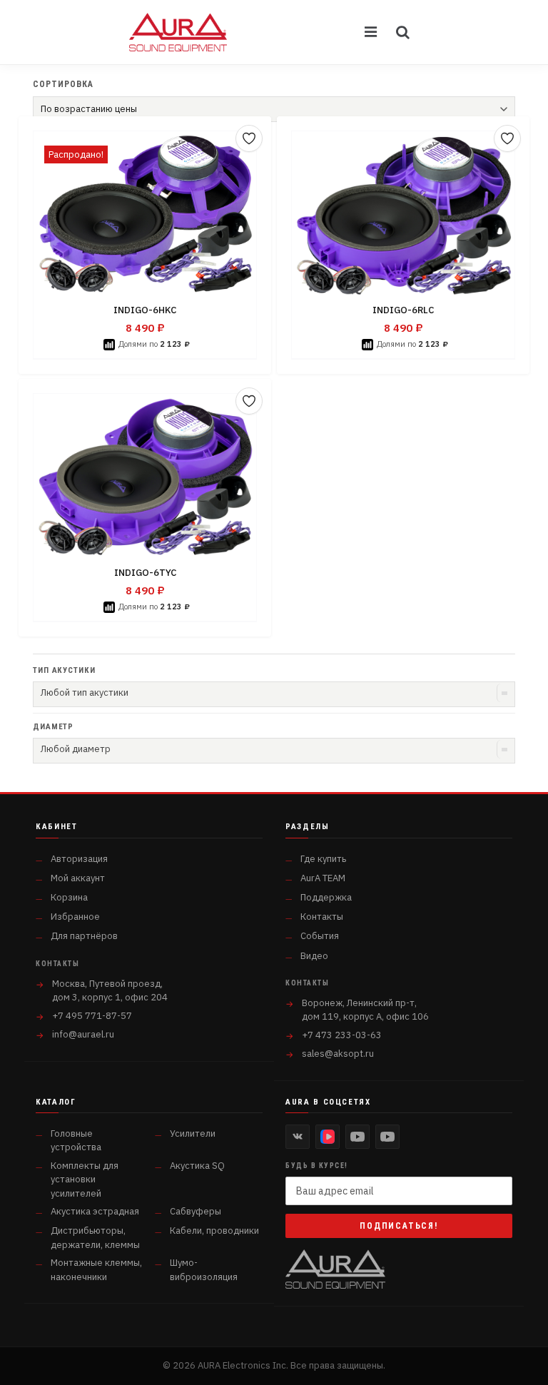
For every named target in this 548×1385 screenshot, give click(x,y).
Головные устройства (76, 1140)
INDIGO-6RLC (403, 310)
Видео (314, 956)
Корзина (69, 897)
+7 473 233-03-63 (342, 1035)
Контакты (321, 916)
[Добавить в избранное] (249, 138)
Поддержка (326, 897)
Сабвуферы (195, 1211)
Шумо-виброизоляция (204, 1270)
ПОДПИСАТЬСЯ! (399, 1226)
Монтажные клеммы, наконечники (96, 1270)
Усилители (192, 1133)
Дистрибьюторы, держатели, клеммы (95, 1237)
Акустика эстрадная (95, 1211)
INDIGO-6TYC (145, 573)
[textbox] (274, 693)
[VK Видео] (327, 1137)
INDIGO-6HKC (144, 310)
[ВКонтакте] (297, 1137)
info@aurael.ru (83, 1034)
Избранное (75, 916)
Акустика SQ (197, 1166)
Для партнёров (84, 936)
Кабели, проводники (214, 1230)
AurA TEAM (322, 878)
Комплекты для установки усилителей (84, 1179)
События (319, 936)
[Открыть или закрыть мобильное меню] (371, 32)
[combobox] (274, 694)
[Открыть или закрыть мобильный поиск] (403, 32)
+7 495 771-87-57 (92, 1016)
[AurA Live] (387, 1137)
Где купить (323, 859)
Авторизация (79, 859)
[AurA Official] (357, 1137)
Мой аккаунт (78, 878)
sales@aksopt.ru (338, 1053)
